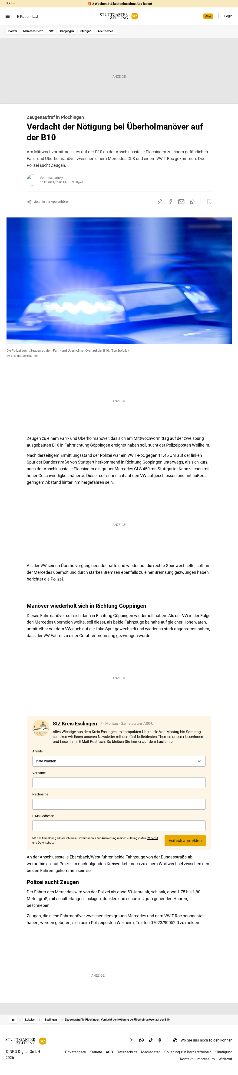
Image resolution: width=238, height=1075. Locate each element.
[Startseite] (13, 1019)
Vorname (39, 773)
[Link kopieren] (159, 201)
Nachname (40, 794)
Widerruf (225, 1059)
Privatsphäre (75, 1052)
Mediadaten (151, 1052)
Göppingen (67, 31)
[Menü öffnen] (8, 16)
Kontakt (186, 1059)
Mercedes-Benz (33, 31)
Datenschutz (127, 1052)
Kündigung (223, 1052)
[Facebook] (160, 1040)
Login (228, 16)
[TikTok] (151, 1040)
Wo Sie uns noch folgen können (206, 1040)
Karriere (95, 1052)
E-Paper (23, 16)
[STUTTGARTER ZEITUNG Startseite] (119, 16)
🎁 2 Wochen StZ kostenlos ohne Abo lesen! (120, 4)
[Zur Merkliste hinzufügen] (208, 201)
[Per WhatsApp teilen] (192, 201)
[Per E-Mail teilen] (181, 201)
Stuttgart (85, 31)
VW (51, 31)
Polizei (12, 31)
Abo (208, 16)
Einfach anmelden (185, 840)
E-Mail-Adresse (43, 816)
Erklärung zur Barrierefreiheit (187, 1052)
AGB (109, 1052)
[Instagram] (132, 1040)
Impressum (205, 1059)
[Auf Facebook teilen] (170, 201)
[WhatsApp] (141, 1040)
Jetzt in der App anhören (51, 202)
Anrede (37, 751)
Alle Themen (105, 31)
